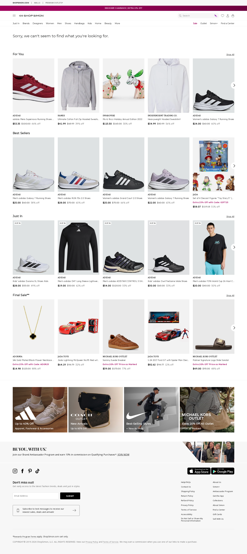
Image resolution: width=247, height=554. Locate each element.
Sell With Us (218, 519)
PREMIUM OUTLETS (54, 2)
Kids (90, 23)
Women (50, 23)
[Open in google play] (222, 473)
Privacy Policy (187, 505)
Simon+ (214, 23)
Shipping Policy (188, 491)
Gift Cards (217, 514)
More (117, 23)
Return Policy (187, 496)
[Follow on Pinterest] (30, 472)
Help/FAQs (186, 482)
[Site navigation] (14, 16)
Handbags (79, 23)
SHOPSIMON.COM (21, 2)
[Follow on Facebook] (22, 472)
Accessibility (186, 514)
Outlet (203, 23)
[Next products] (234, 85)
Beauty (108, 23)
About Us (217, 482)
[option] (33, 91)
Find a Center (227, 23)
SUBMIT (70, 496)
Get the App (218, 496)
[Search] (198, 15)
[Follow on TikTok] (37, 472)
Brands (26, 23)
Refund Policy (187, 500)
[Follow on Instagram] (15, 472)
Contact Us (186, 486)
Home (98, 23)
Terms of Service (189, 509)
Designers (38, 23)
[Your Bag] (232, 16)
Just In (16, 23)
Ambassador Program (223, 491)
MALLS (37, 2)
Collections (218, 500)
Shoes (68, 23)
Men (59, 23)
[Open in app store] (199, 473)
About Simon (218, 505)
